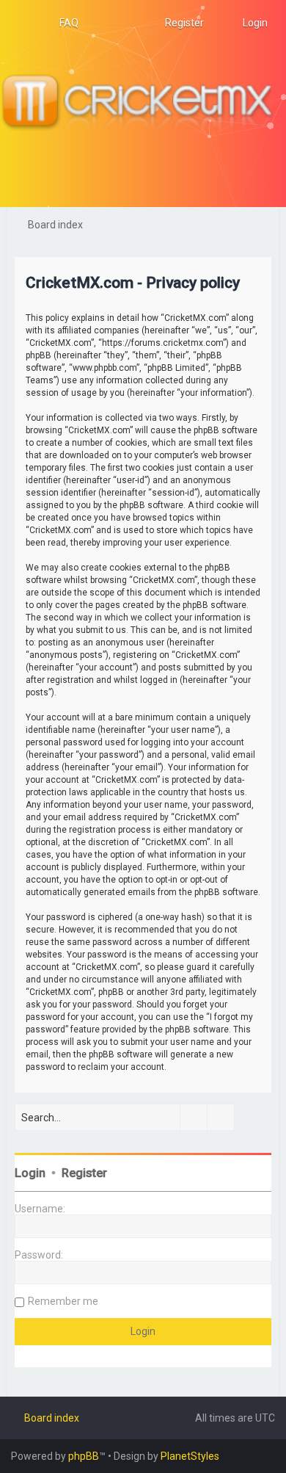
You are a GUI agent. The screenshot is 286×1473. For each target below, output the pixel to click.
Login (30, 1173)
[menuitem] (62, 22)
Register (84, 1173)
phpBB (83, 1456)
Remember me (63, 1301)
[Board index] (143, 103)
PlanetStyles (190, 1456)
